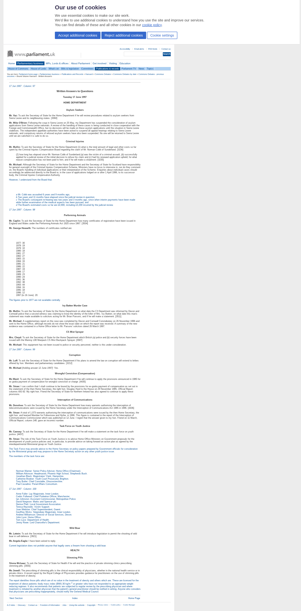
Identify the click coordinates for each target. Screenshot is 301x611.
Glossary (22, 605)
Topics (150, 68)
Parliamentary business (30, 63)
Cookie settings (162, 35)
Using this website (76, 605)
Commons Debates (103, 74)
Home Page (134, 598)
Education (124, 63)
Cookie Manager (129, 605)
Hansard (89, 74)
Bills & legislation (70, 68)
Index (75, 598)
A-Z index (11, 605)
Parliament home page (28, 74)
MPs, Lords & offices (57, 63)
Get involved (99, 63)
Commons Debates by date (124, 74)
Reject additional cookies (124, 35)
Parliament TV (129, 68)
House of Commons (18, 68)
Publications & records (107, 68)
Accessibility (125, 49)
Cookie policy (116, 605)
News (141, 68)
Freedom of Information (50, 605)
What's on (54, 68)
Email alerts (139, 49)
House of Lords (38, 68)
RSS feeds (152, 49)
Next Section (16, 598)
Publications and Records (72, 74)
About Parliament (80, 63)
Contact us (166, 49)
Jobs (64, 605)
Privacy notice (103, 605)
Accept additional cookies (77, 35)
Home (11, 63)
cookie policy (152, 25)
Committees (87, 68)
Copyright (91, 605)
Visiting (113, 63)
